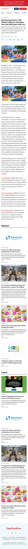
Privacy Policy (22, 539)
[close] (26, 3)
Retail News (9, 12)
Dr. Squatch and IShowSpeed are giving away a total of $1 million (13, 286)
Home (2, 12)
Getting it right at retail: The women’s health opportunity (11, 362)
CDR (2, 35)
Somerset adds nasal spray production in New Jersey (11, 251)
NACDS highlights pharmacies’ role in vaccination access (12, 397)
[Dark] (10, 8)
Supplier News (5, 17)
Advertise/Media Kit (21, 537)
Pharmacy (17, 12)
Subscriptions (14, 539)
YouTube (4, 174)
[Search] (12, 8)
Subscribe (23, 8)
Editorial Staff (12, 537)
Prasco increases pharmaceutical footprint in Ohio (13, 326)
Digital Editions (6, 539)
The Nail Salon (5, 178)
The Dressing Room (7, 210)
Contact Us (4, 537)
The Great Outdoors (7, 193)
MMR (16, 8)
